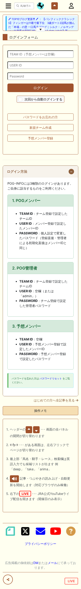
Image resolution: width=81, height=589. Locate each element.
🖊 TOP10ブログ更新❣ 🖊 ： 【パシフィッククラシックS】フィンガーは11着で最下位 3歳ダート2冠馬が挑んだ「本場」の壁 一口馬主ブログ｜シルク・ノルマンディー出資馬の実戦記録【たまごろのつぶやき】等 (41, 25)
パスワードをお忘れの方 (40, 117)
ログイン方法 (17, 172)
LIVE (71, 581)
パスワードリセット (51, 378)
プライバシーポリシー (40, 544)
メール (52, 563)
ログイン (40, 88)
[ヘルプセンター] (71, 531)
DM (35, 563)
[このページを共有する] (8, 579)
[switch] (20, 100)
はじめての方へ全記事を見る (55, 400)
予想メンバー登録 (40, 138)
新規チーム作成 (40, 127)
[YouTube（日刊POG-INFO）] (55, 531)
